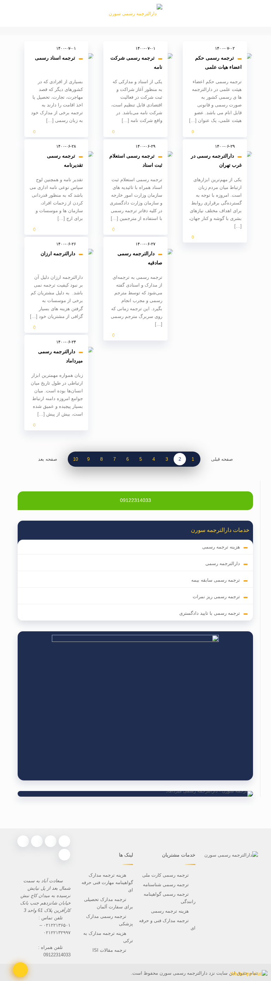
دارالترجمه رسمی (222, 563)
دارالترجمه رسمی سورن (182, 973)
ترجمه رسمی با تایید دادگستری (209, 613)
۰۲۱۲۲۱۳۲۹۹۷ (57, 932)
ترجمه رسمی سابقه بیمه (215, 580)
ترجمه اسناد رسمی (55, 58)
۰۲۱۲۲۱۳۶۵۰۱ (57, 925)
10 (75, 459)
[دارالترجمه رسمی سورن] (135, 13)
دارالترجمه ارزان (58, 253)
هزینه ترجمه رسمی (221, 547)
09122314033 (135, 500)
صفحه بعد (47, 459)
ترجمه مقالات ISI (109, 950)
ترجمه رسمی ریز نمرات (216, 596)
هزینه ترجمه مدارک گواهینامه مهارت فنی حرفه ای (107, 882)
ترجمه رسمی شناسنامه (166, 884)
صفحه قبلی (222, 459)
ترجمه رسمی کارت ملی (165, 875)
